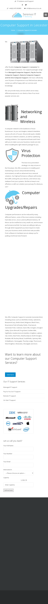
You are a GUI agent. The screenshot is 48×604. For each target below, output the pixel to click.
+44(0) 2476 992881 (15, 8)
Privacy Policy (24, 601)
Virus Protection (31, 153)
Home (13, 30)
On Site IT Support (9, 400)
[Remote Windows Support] (17, 552)
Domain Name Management (24, 533)
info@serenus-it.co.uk (33, 8)
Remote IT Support (9, 396)
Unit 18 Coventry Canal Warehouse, (25, 578)
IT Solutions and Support (25, 1)
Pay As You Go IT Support (11, 392)
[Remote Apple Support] (31, 552)
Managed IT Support (10, 387)
